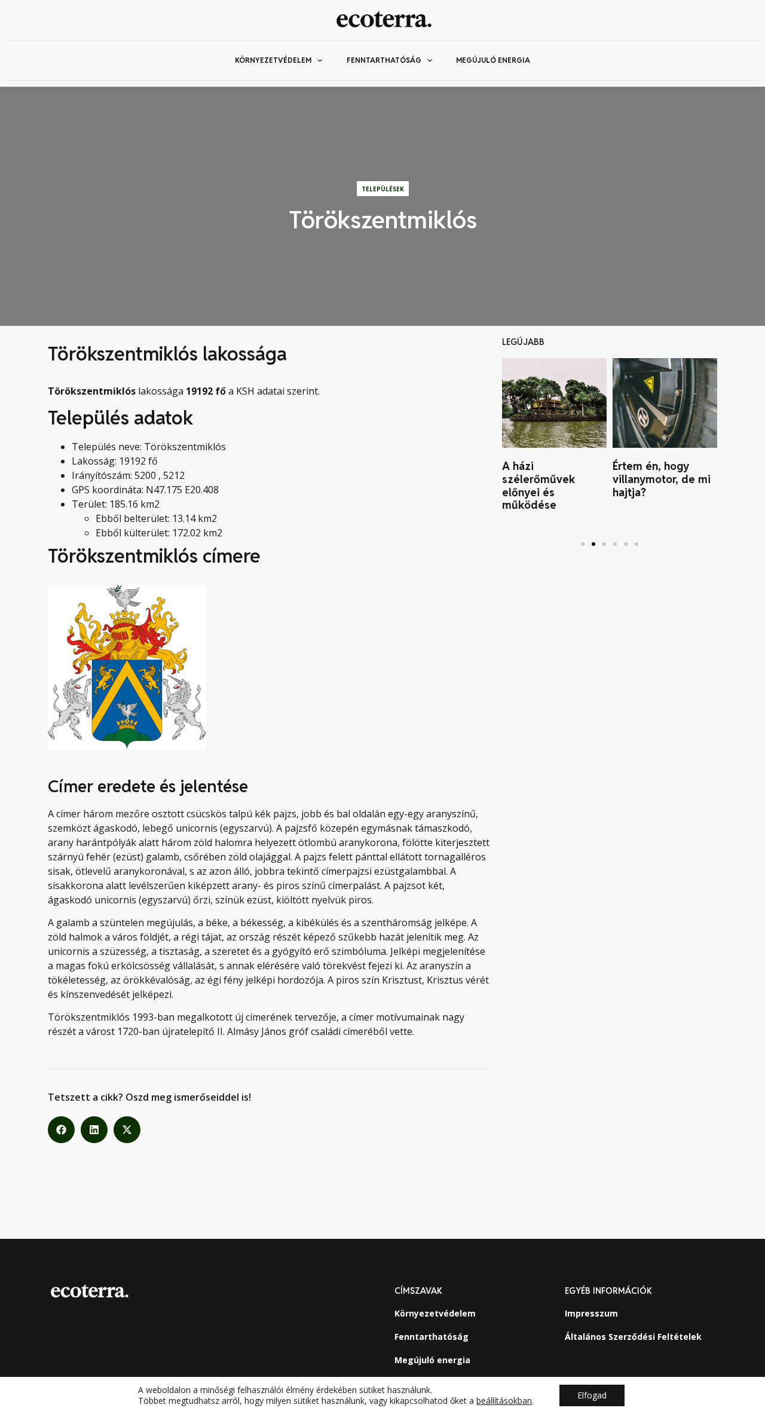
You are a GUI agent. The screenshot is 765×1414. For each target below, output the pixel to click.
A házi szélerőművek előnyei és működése (538, 485)
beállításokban (504, 1400)
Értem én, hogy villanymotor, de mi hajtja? (662, 479)
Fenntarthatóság (384, 60)
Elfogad (592, 1395)
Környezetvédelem (273, 60)
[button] (61, 1129)
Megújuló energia (493, 60)
